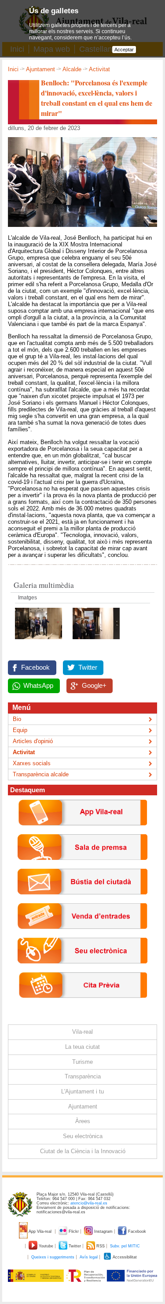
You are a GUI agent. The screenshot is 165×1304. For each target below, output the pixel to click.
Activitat (99, 69)
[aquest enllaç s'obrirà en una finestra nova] (82, 970)
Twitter (87, 667)
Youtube (46, 1246)
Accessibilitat (124, 1257)
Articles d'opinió (33, 741)
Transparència (83, 1076)
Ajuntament (40, 69)
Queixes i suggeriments (52, 1257)
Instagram (103, 1231)
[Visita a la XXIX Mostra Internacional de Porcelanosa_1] (96, 641)
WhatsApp (38, 685)
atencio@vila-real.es (88, 1203)
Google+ (94, 685)
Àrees (82, 1121)
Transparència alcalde (41, 774)
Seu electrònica (83, 1136)
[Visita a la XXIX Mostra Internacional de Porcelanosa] (39, 641)
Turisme (82, 1062)
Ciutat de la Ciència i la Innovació (82, 1151)
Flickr (73, 1231)
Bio (17, 719)
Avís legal (89, 1257)
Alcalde (71, 69)
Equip (20, 730)
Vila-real (82, 1031)
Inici (13, 69)
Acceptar (124, 49)
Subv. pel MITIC (125, 1246)
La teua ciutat (82, 1046)
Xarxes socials (32, 763)
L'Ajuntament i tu (82, 1091)
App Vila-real (40, 1231)
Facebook (35, 667)
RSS (100, 1246)
